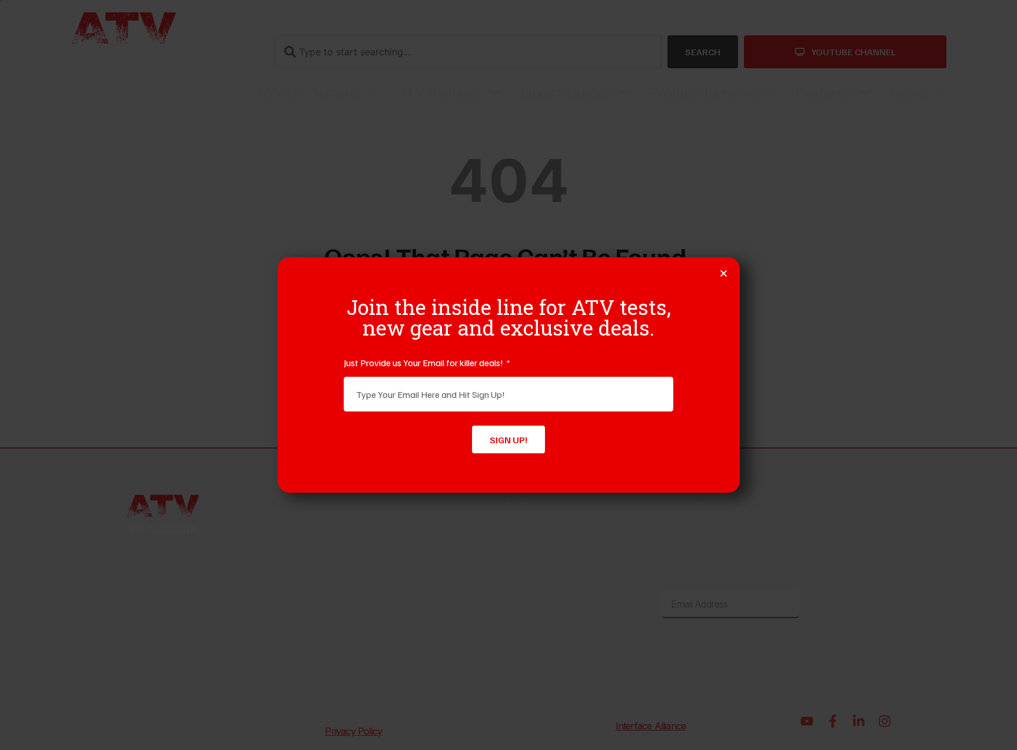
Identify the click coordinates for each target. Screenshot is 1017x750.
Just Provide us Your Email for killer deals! (424, 363)
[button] (723, 273)
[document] (508, 375)
